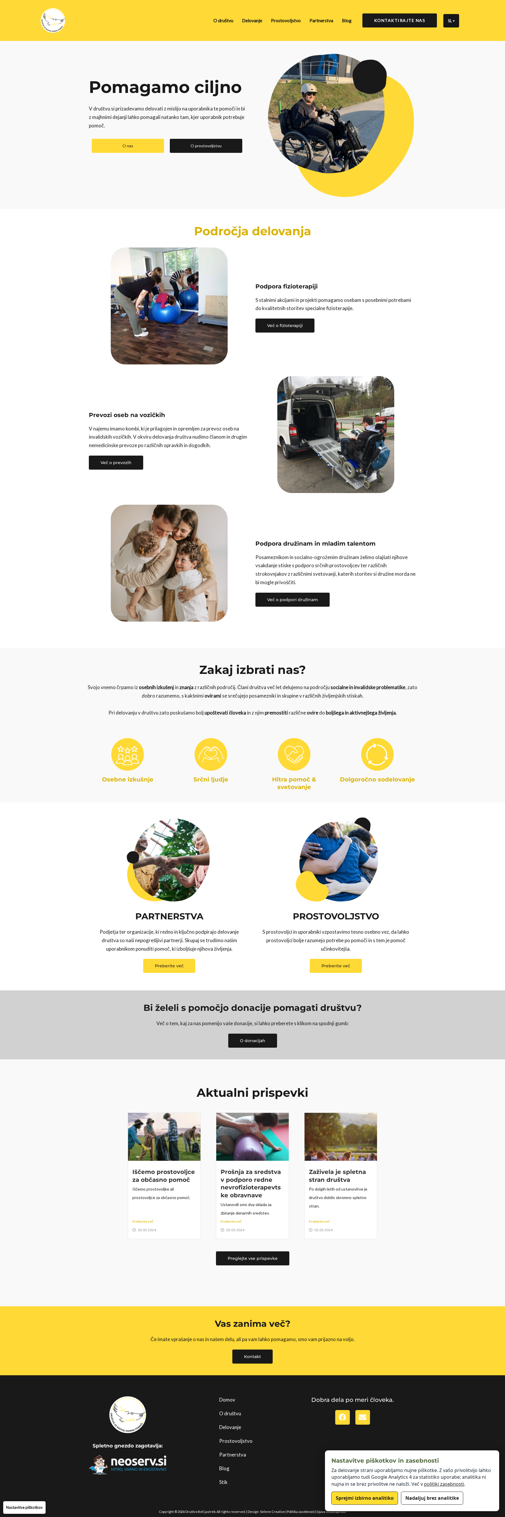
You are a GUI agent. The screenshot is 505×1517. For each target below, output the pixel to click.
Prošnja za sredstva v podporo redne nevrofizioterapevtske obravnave (251, 1183)
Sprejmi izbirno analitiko (365, 1498)
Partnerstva (321, 20)
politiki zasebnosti (444, 1484)
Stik (223, 1482)
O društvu (223, 20)
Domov (227, 1400)
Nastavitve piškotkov (24, 1507)
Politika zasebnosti (301, 1511)
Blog (347, 20)
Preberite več (142, 1221)
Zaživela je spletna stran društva (337, 1175)
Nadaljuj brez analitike (432, 1498)
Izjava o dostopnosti (331, 1511)
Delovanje (252, 20)
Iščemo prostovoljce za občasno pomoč (163, 1175)
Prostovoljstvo (286, 20)
